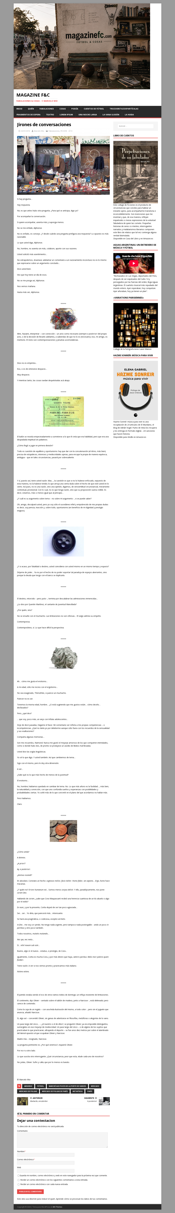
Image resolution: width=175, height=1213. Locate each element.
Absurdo (28, 1086)
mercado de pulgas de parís (55, 1091)
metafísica (77, 1091)
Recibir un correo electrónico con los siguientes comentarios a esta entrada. (54, 1180)
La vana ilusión (111, 114)
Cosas (62, 108)
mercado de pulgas (28, 1091)
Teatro (50, 114)
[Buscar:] (136, 126)
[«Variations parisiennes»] (135, 346)
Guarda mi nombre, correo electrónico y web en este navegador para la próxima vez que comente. (63, 1175)
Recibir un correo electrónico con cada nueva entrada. (44, 1184)
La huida (129, 114)
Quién (31, 108)
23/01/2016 (25, 131)
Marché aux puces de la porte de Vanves (67, 1086)
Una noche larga (87, 114)
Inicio (19, 108)
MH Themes (57, 1207)
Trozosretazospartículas (124, 108)
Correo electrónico (25, 1159)
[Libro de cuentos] (135, 201)
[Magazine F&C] (82, 87)
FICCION (64, 131)
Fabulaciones (47, 108)
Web (19, 1167)
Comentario (22, 1131)
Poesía (74, 108)
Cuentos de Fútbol (94, 108)
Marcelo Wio (39, 131)
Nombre (20, 1151)
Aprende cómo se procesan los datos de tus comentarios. (81, 1199)
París (89, 1091)
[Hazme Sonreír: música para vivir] (135, 418)
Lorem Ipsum (66, 114)
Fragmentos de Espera (28, 114)
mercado (95, 1086)
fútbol (40, 1086)
